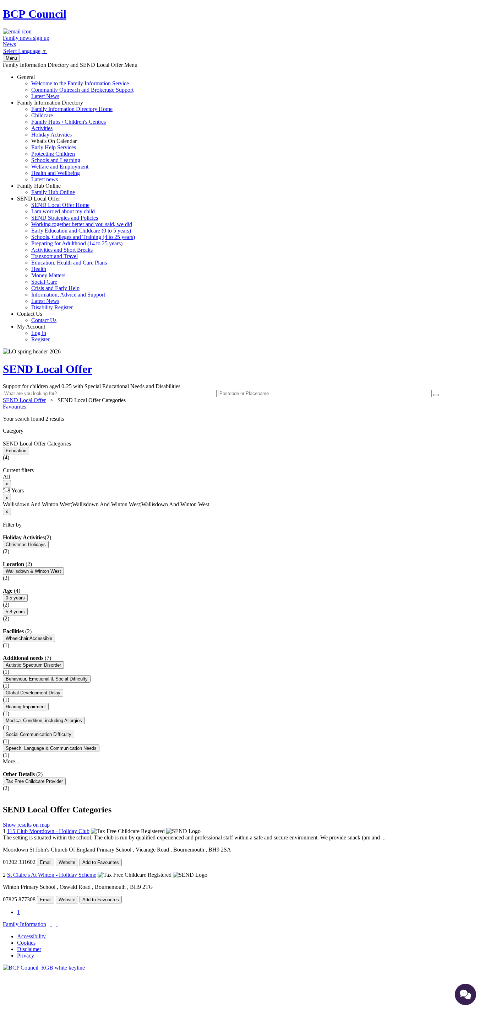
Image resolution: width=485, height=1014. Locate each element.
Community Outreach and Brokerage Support (82, 90)
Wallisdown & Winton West (33, 571)
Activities (42, 128)
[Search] (436, 395)
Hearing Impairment (26, 706)
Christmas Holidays (26, 544)
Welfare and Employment (59, 167)
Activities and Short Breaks (62, 250)
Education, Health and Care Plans (69, 263)
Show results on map (26, 825)
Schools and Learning (55, 160)
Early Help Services (53, 147)
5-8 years (15, 611)
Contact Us (36, 317)
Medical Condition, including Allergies (44, 720)
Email (45, 862)
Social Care (44, 282)
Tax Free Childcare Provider (34, 781)
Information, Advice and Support (68, 295)
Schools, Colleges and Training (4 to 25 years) (83, 237)
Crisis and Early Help (55, 288)
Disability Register (52, 307)
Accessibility (31, 936)
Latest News (45, 96)
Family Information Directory (65, 141)
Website (67, 862)
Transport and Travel (54, 256)
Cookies (26, 943)
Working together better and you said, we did (81, 224)
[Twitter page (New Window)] (51, 924)
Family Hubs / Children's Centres (68, 122)
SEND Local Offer (76, 253)
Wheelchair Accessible (29, 638)
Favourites (14, 407)
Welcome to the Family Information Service (80, 83)
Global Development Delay (33, 692)
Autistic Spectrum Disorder (33, 665)
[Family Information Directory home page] (44, 968)
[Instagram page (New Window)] (57, 924)
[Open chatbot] (465, 994)
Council (34, 13)
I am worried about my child (63, 211)
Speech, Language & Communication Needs (51, 748)
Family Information (24, 924)
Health (38, 269)
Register (40, 339)
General (75, 86)
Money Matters (48, 275)
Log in (38, 333)
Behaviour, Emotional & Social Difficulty (47, 679)
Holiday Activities (51, 135)
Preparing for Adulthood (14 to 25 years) (76, 243)
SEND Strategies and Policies (64, 218)
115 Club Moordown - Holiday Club (48, 831)
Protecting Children (53, 154)
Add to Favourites (100, 862)
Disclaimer (29, 949)
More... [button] (11, 761)
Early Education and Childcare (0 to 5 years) (81, 231)
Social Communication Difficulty (38, 734)
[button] (242, 419)
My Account (33, 333)
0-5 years (15, 598)
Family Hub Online (46, 189)
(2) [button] (48, 537)
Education (16, 450)
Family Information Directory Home (72, 109)
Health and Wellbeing (55, 173)
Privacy (25, 955)
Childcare (42, 115)
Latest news (44, 179)
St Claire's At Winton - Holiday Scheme (51, 875)
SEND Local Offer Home (60, 205)
